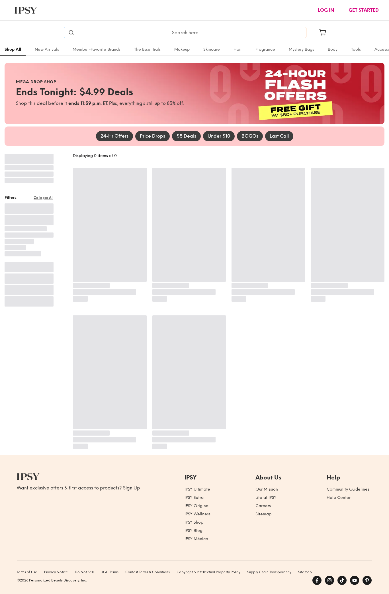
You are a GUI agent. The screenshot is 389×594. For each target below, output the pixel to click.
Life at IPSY (266, 497)
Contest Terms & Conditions (147, 572)
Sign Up (131, 488)
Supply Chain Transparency (269, 572)
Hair (238, 49)
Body (332, 49)
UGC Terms (109, 572)
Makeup (182, 49)
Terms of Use (27, 572)
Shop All (13, 49)
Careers (263, 505)
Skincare (211, 49)
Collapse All (43, 198)
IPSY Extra (194, 497)
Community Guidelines (348, 489)
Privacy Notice (56, 572)
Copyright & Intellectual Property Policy (208, 572)
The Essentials (147, 49)
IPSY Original (197, 505)
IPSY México (196, 538)
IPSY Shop (194, 522)
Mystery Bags (301, 49)
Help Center (339, 497)
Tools (356, 49)
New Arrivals (47, 49)
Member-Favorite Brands (96, 49)
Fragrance (265, 49)
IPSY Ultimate (197, 489)
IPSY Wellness (197, 514)
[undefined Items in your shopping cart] (323, 32)
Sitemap (263, 514)
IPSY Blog (193, 530)
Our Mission (266, 489)
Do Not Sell (84, 572)
